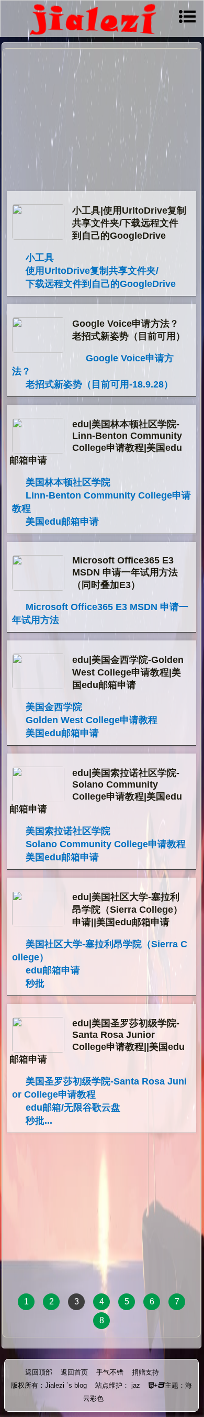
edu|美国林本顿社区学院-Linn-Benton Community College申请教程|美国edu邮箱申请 (95, 442)
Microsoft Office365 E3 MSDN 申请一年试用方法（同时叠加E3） (125, 572)
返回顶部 (38, 1372)
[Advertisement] (101, 121)
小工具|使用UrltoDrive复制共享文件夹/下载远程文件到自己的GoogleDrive (129, 223)
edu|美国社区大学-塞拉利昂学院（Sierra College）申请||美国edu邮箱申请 (127, 909)
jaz (135, 1385)
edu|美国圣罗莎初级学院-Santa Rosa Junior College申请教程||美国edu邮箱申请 (97, 1041)
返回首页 (74, 1372)
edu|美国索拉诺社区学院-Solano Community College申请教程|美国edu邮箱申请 (95, 791)
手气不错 (109, 1372)
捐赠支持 (145, 1372)
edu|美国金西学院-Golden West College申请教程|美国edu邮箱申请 (128, 672)
